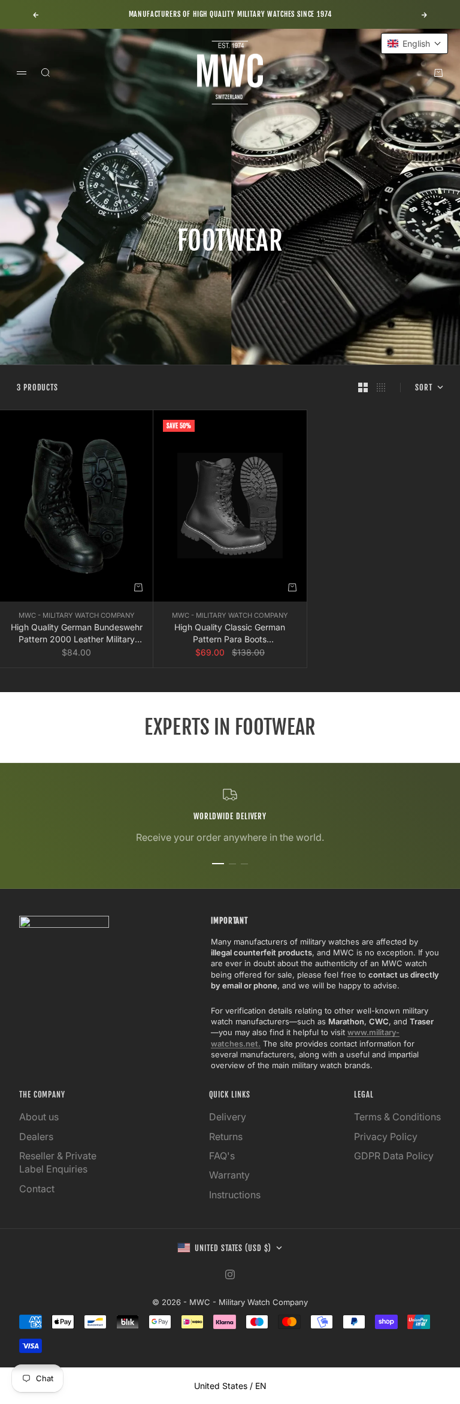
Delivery (227, 1117)
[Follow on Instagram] (230, 1274)
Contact (37, 1189)
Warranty (229, 1175)
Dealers (36, 1137)
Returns (226, 1137)
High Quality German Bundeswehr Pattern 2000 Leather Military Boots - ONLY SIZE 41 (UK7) (77, 633)
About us (39, 1117)
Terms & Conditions (397, 1117)
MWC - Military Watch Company (77, 615)
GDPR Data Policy (394, 1156)
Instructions (235, 1195)
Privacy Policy (385, 1137)
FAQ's (222, 1156)
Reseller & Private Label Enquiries (57, 1162)
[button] (414, 43)
